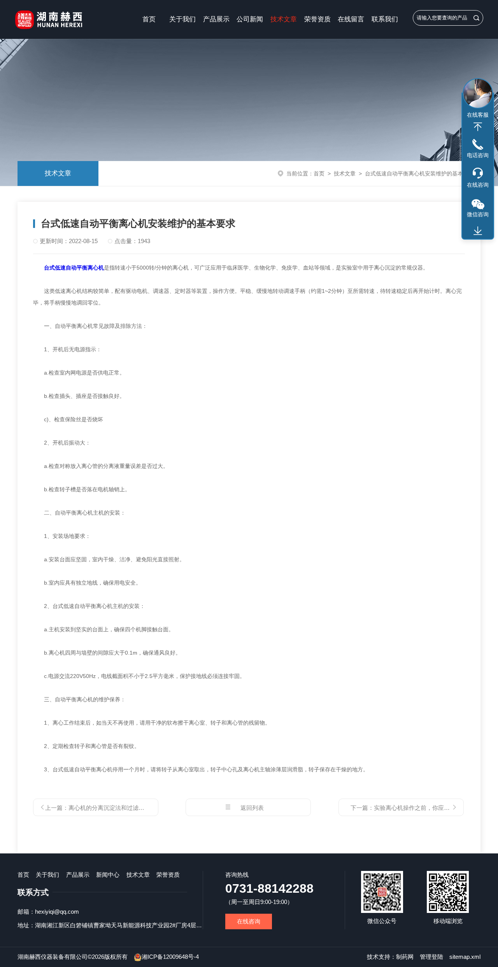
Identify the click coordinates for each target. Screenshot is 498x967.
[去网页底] (477, 231)
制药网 (405, 956)
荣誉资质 (317, 19)
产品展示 (216, 19)
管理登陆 (431, 956)
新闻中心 (107, 874)
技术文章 (283, 19)
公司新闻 (250, 19)
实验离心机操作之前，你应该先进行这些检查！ (435, 807)
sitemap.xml (464, 956)
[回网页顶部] (477, 127)
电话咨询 (478, 155)
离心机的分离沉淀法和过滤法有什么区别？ (123, 807)
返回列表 (252, 807)
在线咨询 (248, 921)
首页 (149, 19)
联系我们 (385, 19)
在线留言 (351, 19)
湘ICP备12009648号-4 (170, 956)
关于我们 (182, 19)
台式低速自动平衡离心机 (74, 268)
